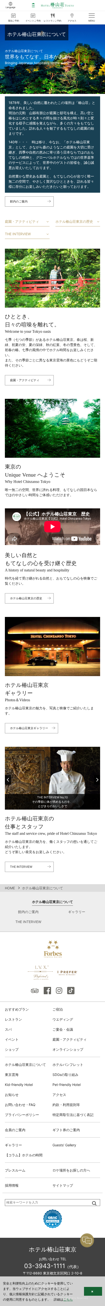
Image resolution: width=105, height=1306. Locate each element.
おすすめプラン (17, 1009)
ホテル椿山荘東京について (52, 902)
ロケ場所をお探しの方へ (71, 1170)
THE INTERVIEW (18, 234)
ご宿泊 (57, 1009)
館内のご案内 (19, 201)
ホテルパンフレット (67, 1064)
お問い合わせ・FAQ (20, 1105)
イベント (12, 1039)
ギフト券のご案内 (66, 1130)
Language (10, 7)
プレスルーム (15, 1170)
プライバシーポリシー (22, 1115)
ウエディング (62, 1019)
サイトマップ (62, 1185)
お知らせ (12, 1095)
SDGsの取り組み (65, 1074)
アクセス (59, 1095)
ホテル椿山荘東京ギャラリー (29, 728)
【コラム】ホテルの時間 (23, 1155)
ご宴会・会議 (62, 1029)
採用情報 (12, 1185)
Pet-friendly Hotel (66, 1085)
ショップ (12, 1049)
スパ (8, 1029)
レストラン (13, 1019)
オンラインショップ (67, 1049)
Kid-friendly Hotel (19, 1085)
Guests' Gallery (64, 1145)
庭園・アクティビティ (22, 221)
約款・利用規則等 (66, 1105)
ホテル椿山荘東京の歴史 (74, 221)
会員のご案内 (15, 1130)
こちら (68, 1299)
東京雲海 (12, 1074)
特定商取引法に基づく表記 (73, 1115)
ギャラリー (76, 912)
